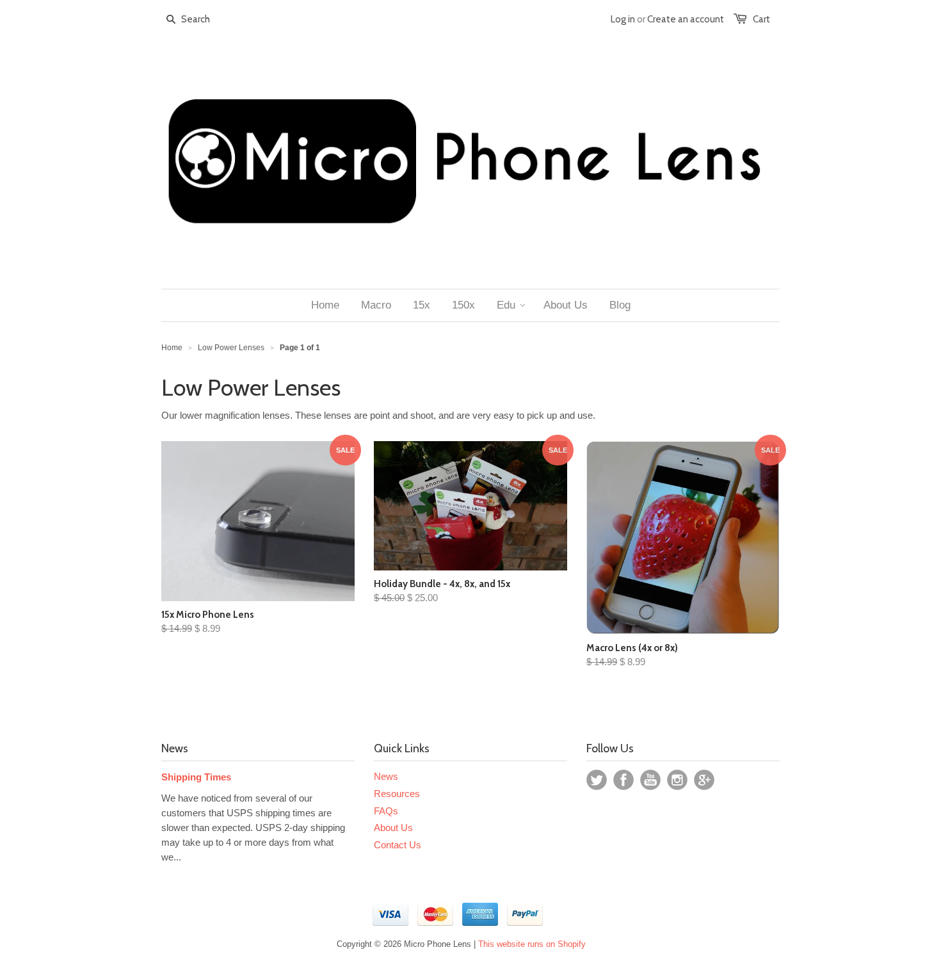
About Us (393, 827)
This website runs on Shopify (532, 944)
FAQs (386, 810)
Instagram (677, 780)
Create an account (685, 19)
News (386, 776)
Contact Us (397, 844)
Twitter (596, 780)
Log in (623, 19)
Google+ (704, 780)
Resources (397, 793)
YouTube (650, 780)
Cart (761, 19)
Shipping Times (196, 776)
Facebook (623, 780)
